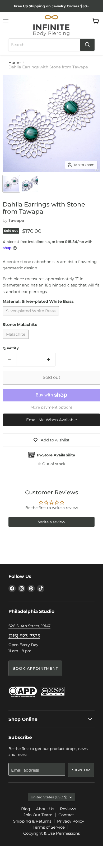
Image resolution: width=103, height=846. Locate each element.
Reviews (68, 808)
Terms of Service (49, 827)
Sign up (81, 770)
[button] (51, 420)
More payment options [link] (51, 407)
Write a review (51, 522)
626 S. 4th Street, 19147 (29, 625)
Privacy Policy (70, 821)
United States (49, 797)
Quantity (11, 348)
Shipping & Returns (32, 821)
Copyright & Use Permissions (51, 833)
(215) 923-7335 (24, 635)
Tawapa (16, 220)
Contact (66, 814)
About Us (45, 808)
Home (14, 62)
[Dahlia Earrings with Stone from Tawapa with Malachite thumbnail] (11, 183)
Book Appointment (35, 668)
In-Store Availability (56, 455)
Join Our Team (38, 814)
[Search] (87, 45)
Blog (25, 808)
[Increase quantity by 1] (48, 359)
